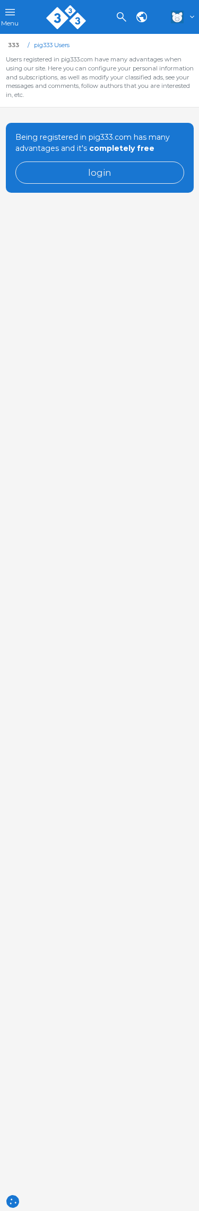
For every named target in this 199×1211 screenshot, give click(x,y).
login (99, 172)
